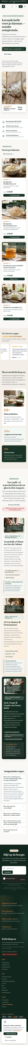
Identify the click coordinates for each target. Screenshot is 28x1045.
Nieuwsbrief (5, 990)
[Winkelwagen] (21, 6)
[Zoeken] (12, 6)
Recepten (4, 979)
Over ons (4, 983)
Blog (3, 985)
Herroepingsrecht (6, 992)
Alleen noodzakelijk (10, 1040)
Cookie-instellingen (7, 1004)
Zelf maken (8, 54)
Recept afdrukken (15, 504)
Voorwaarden (5, 1002)
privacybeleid (5, 888)
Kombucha (4, 969)
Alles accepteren (11, 1033)
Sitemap (4, 1006)
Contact (4, 988)
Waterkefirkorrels (6, 967)
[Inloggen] (16, 6)
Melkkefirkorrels (5, 964)
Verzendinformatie (6, 976)
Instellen (8, 1037)
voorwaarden (14, 888)
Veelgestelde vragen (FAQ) (8, 981)
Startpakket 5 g (5, 962)
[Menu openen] (24, 6)
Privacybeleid (5, 1000)
